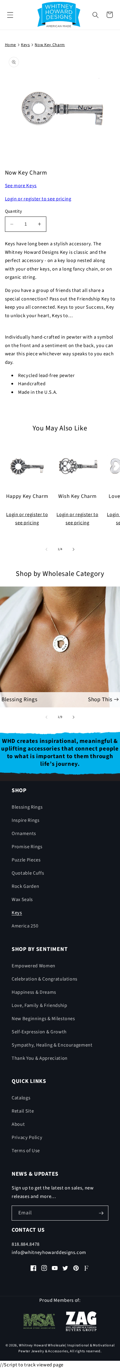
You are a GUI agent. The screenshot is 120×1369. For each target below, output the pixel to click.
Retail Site (23, 1111)
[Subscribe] (101, 1213)
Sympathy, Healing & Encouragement (52, 1045)
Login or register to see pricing (38, 198)
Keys (17, 912)
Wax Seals (22, 899)
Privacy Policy (27, 1137)
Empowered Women (33, 965)
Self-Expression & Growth (39, 1031)
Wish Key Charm (77, 496)
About (18, 1124)
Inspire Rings (26, 820)
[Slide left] (46, 549)
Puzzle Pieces (26, 859)
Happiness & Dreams (34, 992)
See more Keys (21, 185)
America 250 (25, 925)
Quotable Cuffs (28, 873)
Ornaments (24, 833)
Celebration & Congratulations (44, 979)
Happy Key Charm (27, 496)
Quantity (13, 211)
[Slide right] (73, 549)
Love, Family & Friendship (39, 1005)
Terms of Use (26, 1150)
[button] (10, 15)
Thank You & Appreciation (40, 1058)
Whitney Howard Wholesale (42, 1345)
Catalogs (21, 1097)
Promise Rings (27, 846)
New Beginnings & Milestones (43, 1018)
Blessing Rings (27, 807)
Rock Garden (25, 886)
